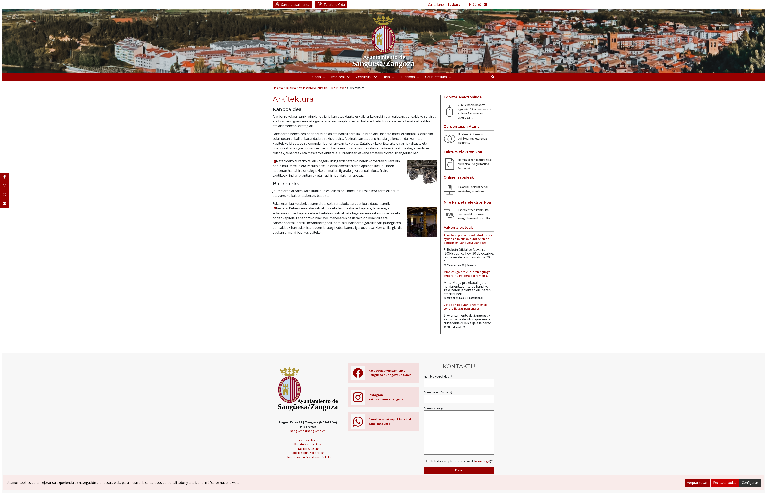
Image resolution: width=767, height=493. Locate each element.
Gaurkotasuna (436, 77)
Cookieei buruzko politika (307, 453)
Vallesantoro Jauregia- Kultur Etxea (322, 88)
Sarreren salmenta (295, 4)
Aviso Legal (482, 461)
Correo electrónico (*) (438, 392)
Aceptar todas (697, 482)
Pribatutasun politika (308, 444)
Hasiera (278, 88)
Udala (316, 77)
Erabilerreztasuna (308, 449)
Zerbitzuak (364, 77)
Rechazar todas (724, 482)
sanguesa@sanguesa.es (308, 431)
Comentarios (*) (434, 408)
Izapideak (338, 77)
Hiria (386, 77)
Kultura (291, 88)
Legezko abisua (308, 440)
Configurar (750, 482)
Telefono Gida (334, 4)
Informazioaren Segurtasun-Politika (308, 457)
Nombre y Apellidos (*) (438, 376)
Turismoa (407, 77)
